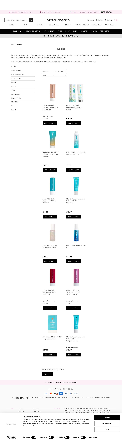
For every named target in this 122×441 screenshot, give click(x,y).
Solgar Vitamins (16, 70)
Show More (47, 374)
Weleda (13, 90)
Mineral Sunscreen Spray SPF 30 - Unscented (76, 153)
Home (11, 24)
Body (67, 31)
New (25, 24)
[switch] (51, 437)
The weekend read (82, 24)
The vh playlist (96, 24)
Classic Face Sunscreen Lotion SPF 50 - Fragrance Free (75, 339)
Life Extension (15, 94)
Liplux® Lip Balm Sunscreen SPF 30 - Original (50, 201)
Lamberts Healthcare (17, 74)
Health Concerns (33, 31)
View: (44, 75)
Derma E (14, 106)
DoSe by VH (17, 31)
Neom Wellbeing (16, 98)
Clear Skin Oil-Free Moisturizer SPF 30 (50, 247)
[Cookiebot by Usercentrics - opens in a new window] (11, 437)
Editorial (68, 24)
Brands (40, 24)
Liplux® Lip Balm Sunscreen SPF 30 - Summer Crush (73, 292)
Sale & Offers (110, 24)
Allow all (107, 417)
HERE (76, 383)
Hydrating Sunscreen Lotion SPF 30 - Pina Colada (51, 154)
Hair (75, 31)
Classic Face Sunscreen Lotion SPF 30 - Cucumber (75, 201)
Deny (107, 429)
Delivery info (37, 411)
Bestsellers (53, 24)
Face (60, 31)
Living (94, 31)
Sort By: (45, 71)
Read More (53, 93)
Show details (93, 437)
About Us (36, 409)
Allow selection (107, 423)
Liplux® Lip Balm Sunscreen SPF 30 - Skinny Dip (50, 107)
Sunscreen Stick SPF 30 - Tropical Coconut (52, 338)
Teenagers (104, 31)
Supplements (49, 31)
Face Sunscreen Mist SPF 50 (76, 247)
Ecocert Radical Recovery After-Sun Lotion (74, 107)
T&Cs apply (74, 36)
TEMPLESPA (14, 102)
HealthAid (14, 82)
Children (84, 31)
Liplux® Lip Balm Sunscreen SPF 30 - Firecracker (50, 292)
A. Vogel (13, 86)
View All (13, 110)
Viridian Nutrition (16, 78)
